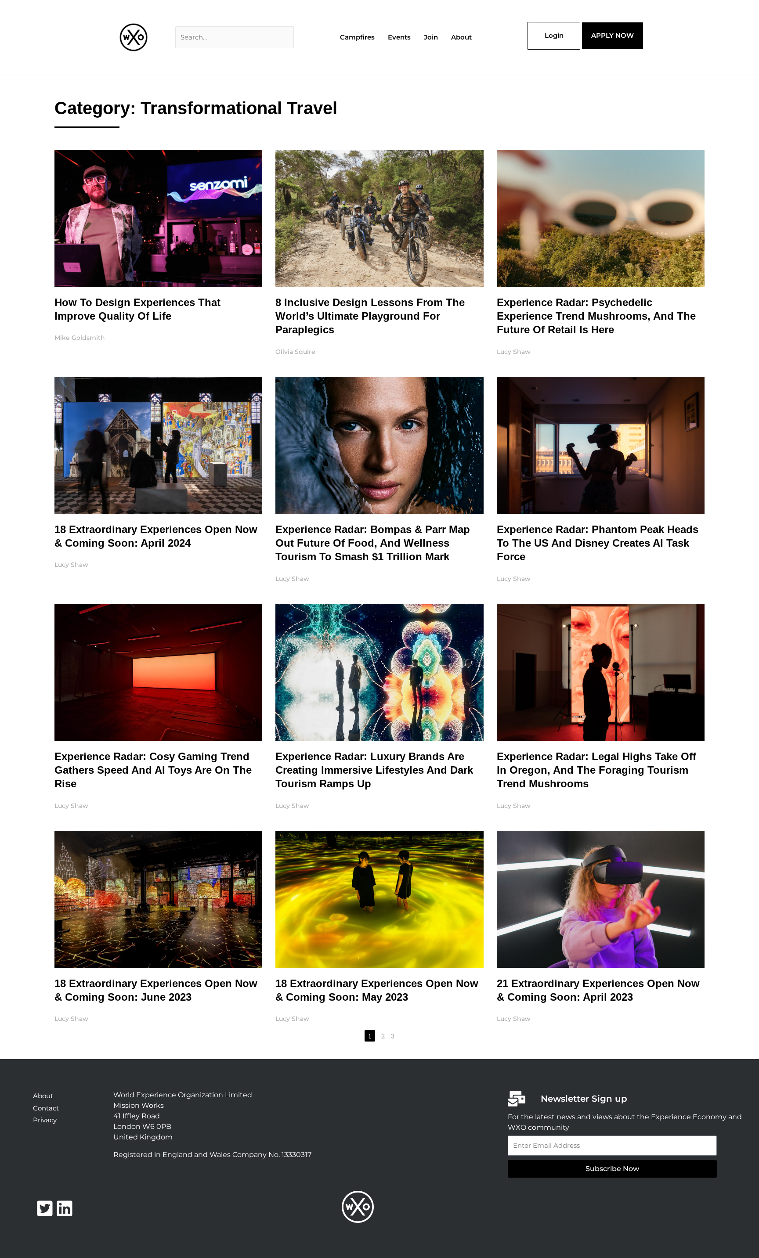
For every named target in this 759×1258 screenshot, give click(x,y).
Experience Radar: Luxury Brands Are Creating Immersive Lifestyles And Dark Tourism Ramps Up (374, 769)
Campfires (357, 37)
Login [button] (554, 35)
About (461, 37)
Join (431, 37)
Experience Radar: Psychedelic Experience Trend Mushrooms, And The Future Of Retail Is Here (596, 315)
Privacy (45, 1120)
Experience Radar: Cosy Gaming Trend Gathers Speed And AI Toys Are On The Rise (153, 769)
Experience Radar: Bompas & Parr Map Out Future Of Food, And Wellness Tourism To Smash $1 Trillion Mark (372, 542)
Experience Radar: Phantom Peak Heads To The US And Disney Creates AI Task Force (597, 542)
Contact (46, 1108)
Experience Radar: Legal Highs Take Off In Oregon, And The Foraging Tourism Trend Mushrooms (596, 769)
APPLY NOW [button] (612, 35)
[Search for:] (234, 37)
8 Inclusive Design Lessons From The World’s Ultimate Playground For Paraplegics (370, 315)
